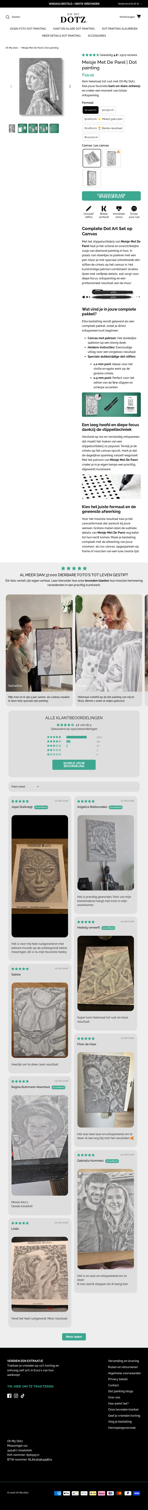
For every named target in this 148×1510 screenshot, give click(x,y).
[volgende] (70, 86)
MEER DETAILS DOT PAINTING (61, 35)
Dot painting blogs (120, 1391)
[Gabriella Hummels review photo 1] (105, 1219)
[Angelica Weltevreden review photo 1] (105, 853)
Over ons (114, 1397)
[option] (40, 86)
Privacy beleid (117, 1379)
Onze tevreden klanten (123, 1409)
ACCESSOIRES (97, 35)
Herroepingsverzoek (122, 1427)
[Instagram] (16, 1396)
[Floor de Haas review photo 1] (105, 1090)
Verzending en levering (123, 1361)
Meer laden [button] (74, 1336)
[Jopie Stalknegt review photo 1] (39, 876)
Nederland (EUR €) (128, 3)
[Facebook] (9, 1396)
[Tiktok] (23, 1396)
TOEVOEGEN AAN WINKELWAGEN (111, 196)
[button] (91, 55)
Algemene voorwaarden (124, 1373)
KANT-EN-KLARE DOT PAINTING (74, 28)
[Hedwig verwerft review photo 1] (105, 973)
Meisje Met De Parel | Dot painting (39, 47)
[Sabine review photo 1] (39, 1020)
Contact (113, 1385)
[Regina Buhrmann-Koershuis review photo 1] (39, 1145)
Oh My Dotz (11, 47)
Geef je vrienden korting (124, 1415)
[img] (20, 801)
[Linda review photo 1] (39, 1274)
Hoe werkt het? (118, 1403)
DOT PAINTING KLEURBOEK (120, 28)
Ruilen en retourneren (123, 1367)
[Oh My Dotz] (73, 18)
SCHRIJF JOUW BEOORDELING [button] (74, 765)
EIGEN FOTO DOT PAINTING (28, 28)
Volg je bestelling (120, 1421)
